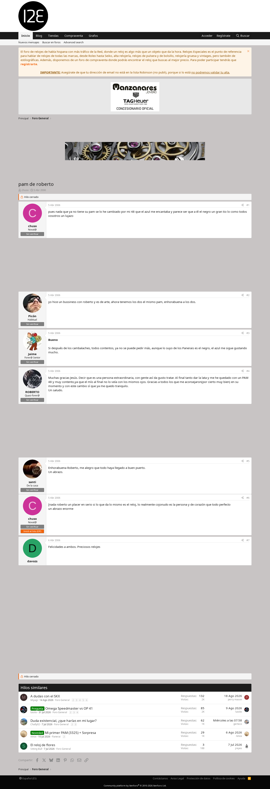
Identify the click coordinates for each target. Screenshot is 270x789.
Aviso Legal (177, 778)
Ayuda (241, 778)
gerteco (237, 724)
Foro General (62, 700)
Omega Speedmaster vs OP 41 (69, 708)
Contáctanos (160, 778)
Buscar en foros (51, 42)
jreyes (238, 748)
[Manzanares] (135, 97)
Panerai (56, 736)
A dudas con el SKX (45, 696)
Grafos (93, 36)
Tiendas (53, 36)
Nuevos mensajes (28, 42)
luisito (33, 712)
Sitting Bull (36, 748)
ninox (33, 736)
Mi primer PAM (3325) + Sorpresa (70, 732)
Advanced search (74, 42)
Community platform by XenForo (135, 785)
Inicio (25, 36)
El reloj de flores (42, 745)
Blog (39, 36)
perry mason (235, 699)
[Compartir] (242, 205)
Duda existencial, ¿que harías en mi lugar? (63, 720)
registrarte (29, 64)
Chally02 (35, 724)
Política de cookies (224, 778)
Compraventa (73, 36)
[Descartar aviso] (247, 52)
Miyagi (34, 700)
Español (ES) (29, 778)
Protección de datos (198, 778)
